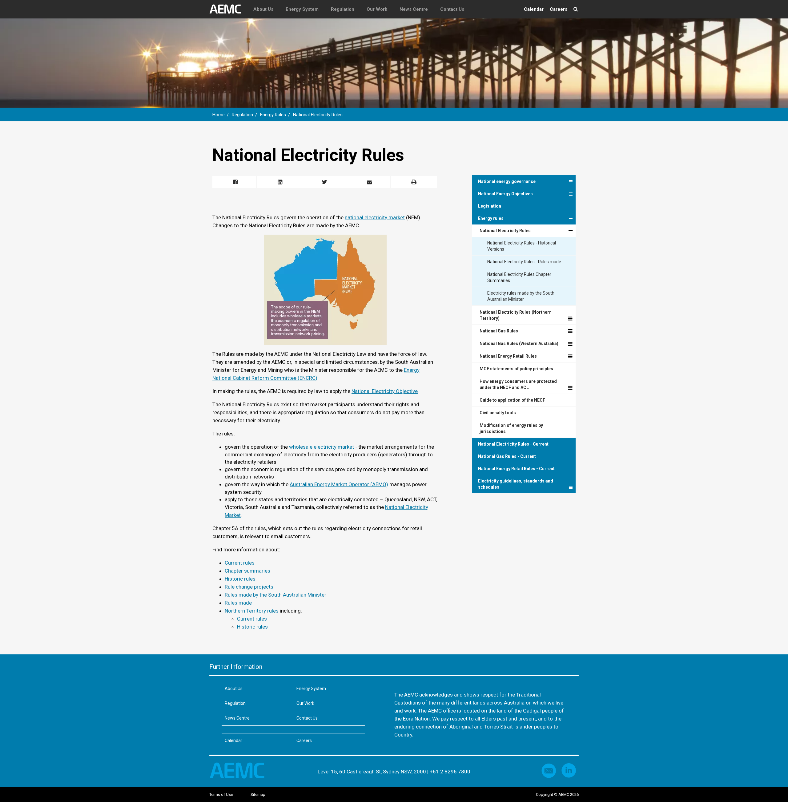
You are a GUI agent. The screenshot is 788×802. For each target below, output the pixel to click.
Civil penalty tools (498, 412)
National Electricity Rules (318, 114)
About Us (263, 9)
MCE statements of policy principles (516, 368)
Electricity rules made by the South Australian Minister (520, 296)
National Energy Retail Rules (508, 356)
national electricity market (375, 217)
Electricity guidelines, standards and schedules (515, 484)
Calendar (534, 9)
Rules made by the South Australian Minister (275, 595)
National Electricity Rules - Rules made (524, 261)
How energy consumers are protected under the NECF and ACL (518, 384)
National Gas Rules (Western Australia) (519, 343)
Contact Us (452, 9)
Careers (558, 9)
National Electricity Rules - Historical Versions (521, 246)
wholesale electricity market (321, 447)
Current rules (240, 563)
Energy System (302, 9)
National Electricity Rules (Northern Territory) (516, 315)
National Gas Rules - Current (507, 456)
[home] (228, 9)
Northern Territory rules (252, 611)
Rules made (238, 603)
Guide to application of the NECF (512, 400)
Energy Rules (273, 114)
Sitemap (258, 794)
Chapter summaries (247, 571)
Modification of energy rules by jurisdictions (511, 428)
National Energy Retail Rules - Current (516, 468)
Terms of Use (221, 794)
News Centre (414, 9)
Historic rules (240, 579)
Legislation (489, 206)
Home (218, 114)
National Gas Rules (499, 330)
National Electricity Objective (385, 391)
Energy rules (491, 218)
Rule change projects (249, 587)
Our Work (377, 9)
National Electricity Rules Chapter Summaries (519, 277)
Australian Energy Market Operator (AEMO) (339, 484)
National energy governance (507, 181)
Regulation (342, 9)
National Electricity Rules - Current (513, 444)
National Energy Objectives (505, 193)
